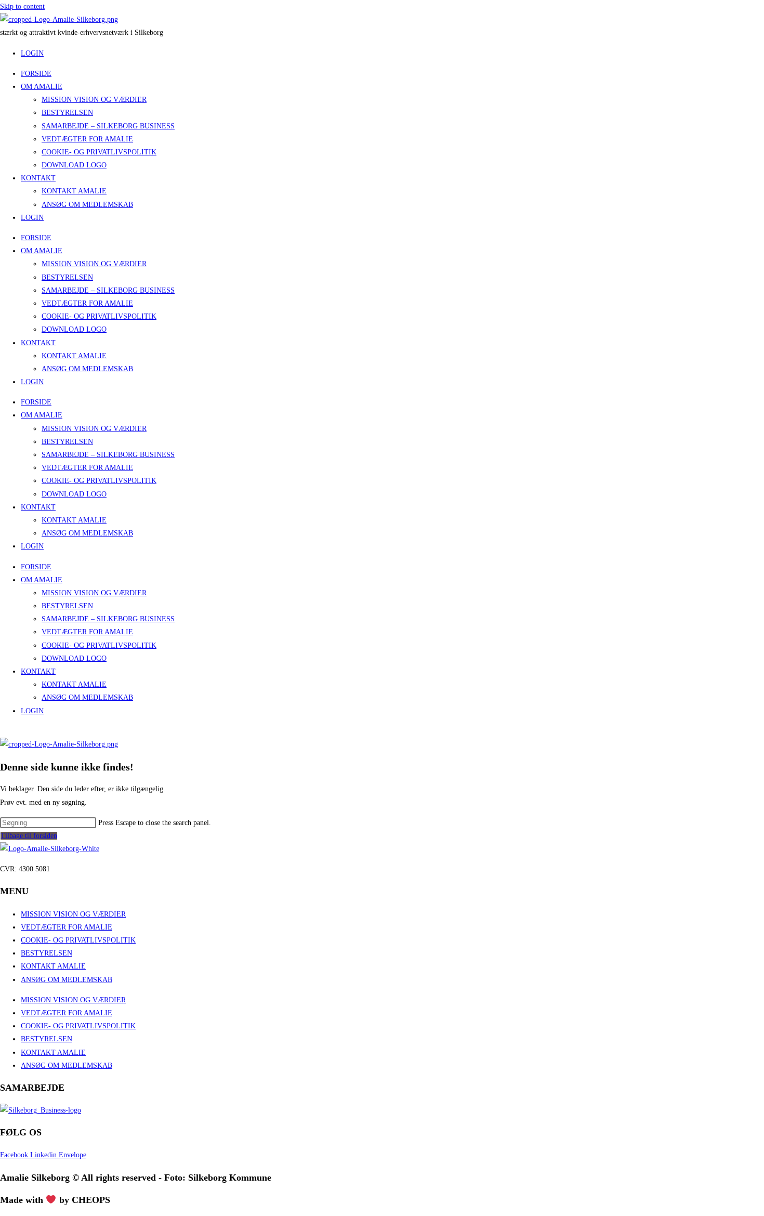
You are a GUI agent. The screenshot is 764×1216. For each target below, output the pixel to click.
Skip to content (22, 6)
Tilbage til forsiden (29, 836)
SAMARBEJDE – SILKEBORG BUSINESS (108, 126)
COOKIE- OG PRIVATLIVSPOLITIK (99, 152)
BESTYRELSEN (67, 112)
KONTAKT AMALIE (74, 191)
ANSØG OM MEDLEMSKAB (87, 204)
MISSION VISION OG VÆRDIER (94, 99)
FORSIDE (36, 73)
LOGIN (32, 217)
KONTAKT (38, 178)
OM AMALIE (41, 86)
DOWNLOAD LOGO (74, 165)
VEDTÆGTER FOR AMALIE (87, 139)
